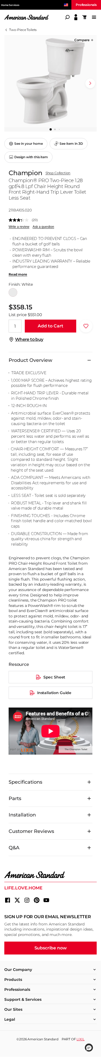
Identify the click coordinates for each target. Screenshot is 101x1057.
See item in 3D (71, 144)
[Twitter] (17, 900)
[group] (50, 81)
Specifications (25, 782)
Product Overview (30, 360)
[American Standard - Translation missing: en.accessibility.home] (50, 875)
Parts (15, 798)
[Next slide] (90, 83)
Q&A (14, 848)
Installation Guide (54, 692)
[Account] (75, 17)
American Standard (42, 1039)
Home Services (10, 4)
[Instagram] (27, 900)
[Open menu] (94, 17)
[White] (13, 292)
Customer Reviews (31, 831)
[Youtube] (46, 900)
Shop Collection (58, 173)
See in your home (28, 144)
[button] (84, 40)
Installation (22, 815)
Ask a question (43, 227)
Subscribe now (50, 947)
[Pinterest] (36, 900)
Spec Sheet (54, 677)
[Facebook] (7, 900)
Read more (18, 274)
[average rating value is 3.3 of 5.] (20, 220)
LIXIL (80, 1039)
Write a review (19, 227)
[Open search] (67, 17)
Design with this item (31, 157)
